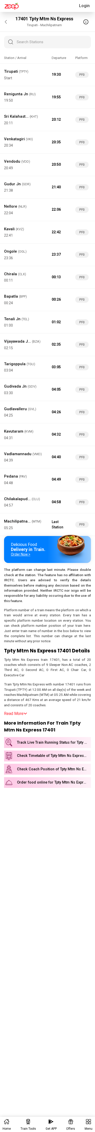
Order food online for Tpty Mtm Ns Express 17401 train (54, 782)
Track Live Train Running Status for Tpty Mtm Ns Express (54, 742)
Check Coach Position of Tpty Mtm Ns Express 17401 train (54, 769)
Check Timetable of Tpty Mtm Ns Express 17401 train (54, 756)
